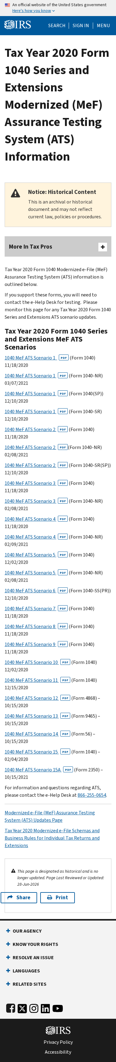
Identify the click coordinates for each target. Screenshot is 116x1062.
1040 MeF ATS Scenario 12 (36, 698)
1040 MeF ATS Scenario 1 (36, 358)
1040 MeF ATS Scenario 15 (36, 752)
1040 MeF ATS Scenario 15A (38, 769)
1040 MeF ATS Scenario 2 (35, 429)
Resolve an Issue (33, 957)
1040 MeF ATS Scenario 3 (35, 483)
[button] (81, 26)
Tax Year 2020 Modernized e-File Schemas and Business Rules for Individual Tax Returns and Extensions (52, 838)
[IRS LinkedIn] (45, 1007)
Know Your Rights (35, 944)
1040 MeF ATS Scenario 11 (36, 680)
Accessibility (58, 1052)
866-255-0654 (92, 795)
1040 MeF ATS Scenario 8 (35, 626)
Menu (103, 26)
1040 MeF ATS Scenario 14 (36, 734)
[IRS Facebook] (10, 1007)
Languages (26, 971)
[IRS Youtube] (57, 1007)
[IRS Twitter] (22, 1007)
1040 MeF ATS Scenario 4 (35, 519)
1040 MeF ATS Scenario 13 (36, 716)
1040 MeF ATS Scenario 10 (36, 662)
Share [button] (23, 897)
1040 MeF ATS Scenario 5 (35, 555)
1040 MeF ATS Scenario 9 (35, 644)
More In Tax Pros (30, 246)
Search (57, 26)
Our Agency (27, 931)
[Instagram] (33, 1007)
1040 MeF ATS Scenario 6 (35, 590)
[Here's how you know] (58, 8)
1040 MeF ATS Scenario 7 (35, 608)
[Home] (17, 24)
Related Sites (29, 984)
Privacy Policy (58, 1042)
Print (62, 897)
